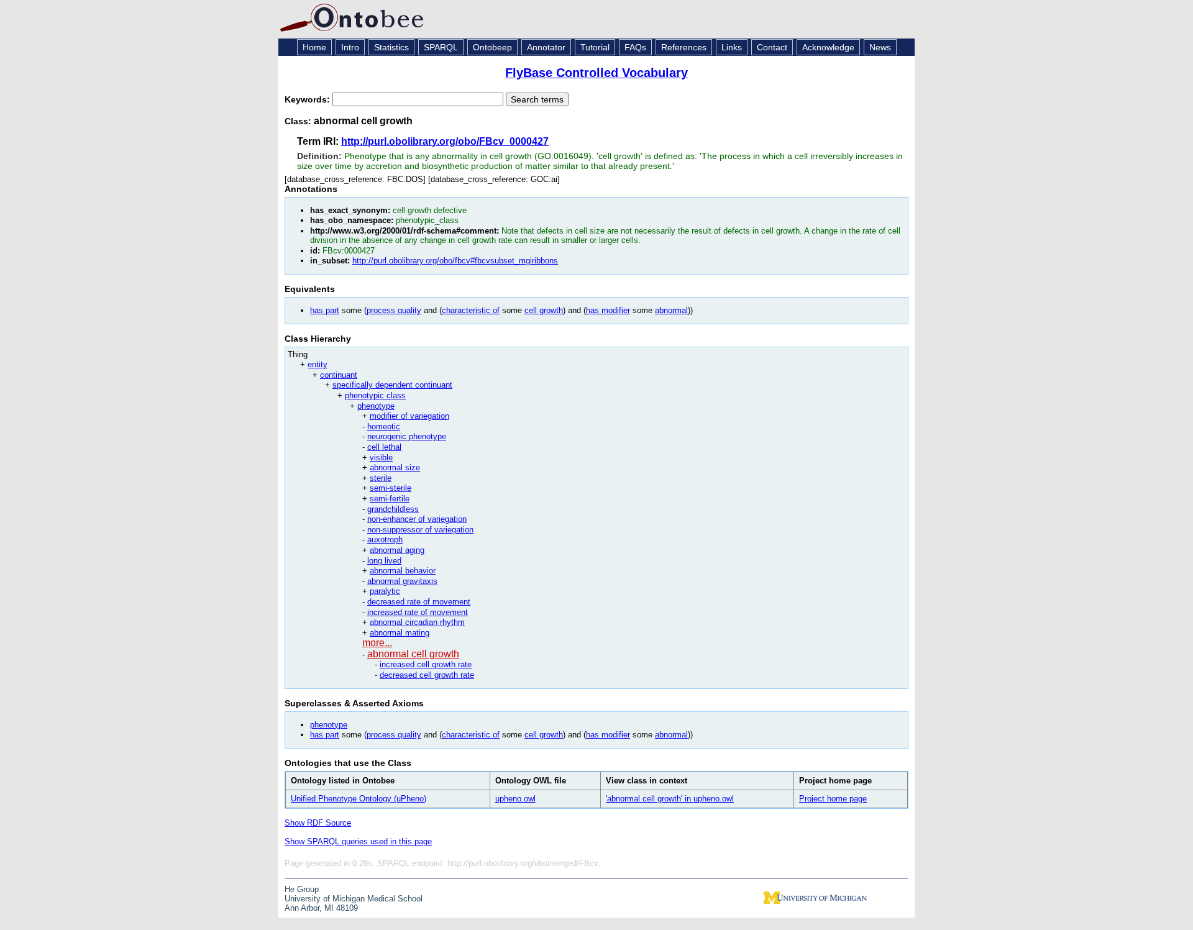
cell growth (543, 310)
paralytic (385, 591)
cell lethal (384, 447)
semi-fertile (389, 498)
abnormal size (395, 467)
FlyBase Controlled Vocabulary (596, 73)
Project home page (833, 798)
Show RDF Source (318, 822)
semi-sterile (390, 488)
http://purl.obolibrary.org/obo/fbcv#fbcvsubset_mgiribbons (455, 260)
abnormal (671, 310)
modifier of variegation (409, 416)
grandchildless (393, 509)
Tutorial (595, 47)
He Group (302, 889)
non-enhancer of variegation (417, 519)
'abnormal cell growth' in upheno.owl (670, 798)
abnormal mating (399, 632)
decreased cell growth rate (427, 675)
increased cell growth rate (426, 664)
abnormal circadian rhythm (417, 622)
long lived (384, 560)
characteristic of (471, 310)
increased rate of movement (417, 612)
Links (731, 47)
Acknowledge (828, 47)
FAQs (635, 47)
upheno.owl (515, 798)
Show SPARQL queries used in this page (358, 841)
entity (317, 364)
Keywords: (308, 99)
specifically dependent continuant (392, 385)
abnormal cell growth (413, 654)
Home (314, 47)
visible (381, 457)
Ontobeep (492, 47)
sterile (380, 478)
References (683, 47)
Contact (772, 47)
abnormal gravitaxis (402, 581)
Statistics (391, 47)
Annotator (546, 47)
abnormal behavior (403, 570)
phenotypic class (375, 395)
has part (324, 310)
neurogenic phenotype (406, 436)
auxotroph (385, 539)
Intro (350, 47)
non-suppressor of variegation (420, 529)
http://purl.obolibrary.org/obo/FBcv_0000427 (445, 141)
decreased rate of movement (418, 601)
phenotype (376, 406)
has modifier (608, 310)
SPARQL (441, 47)
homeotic (383, 426)
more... (377, 642)
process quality (394, 310)
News (880, 47)
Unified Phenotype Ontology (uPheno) (358, 798)
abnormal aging (397, 550)
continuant (338, 375)
